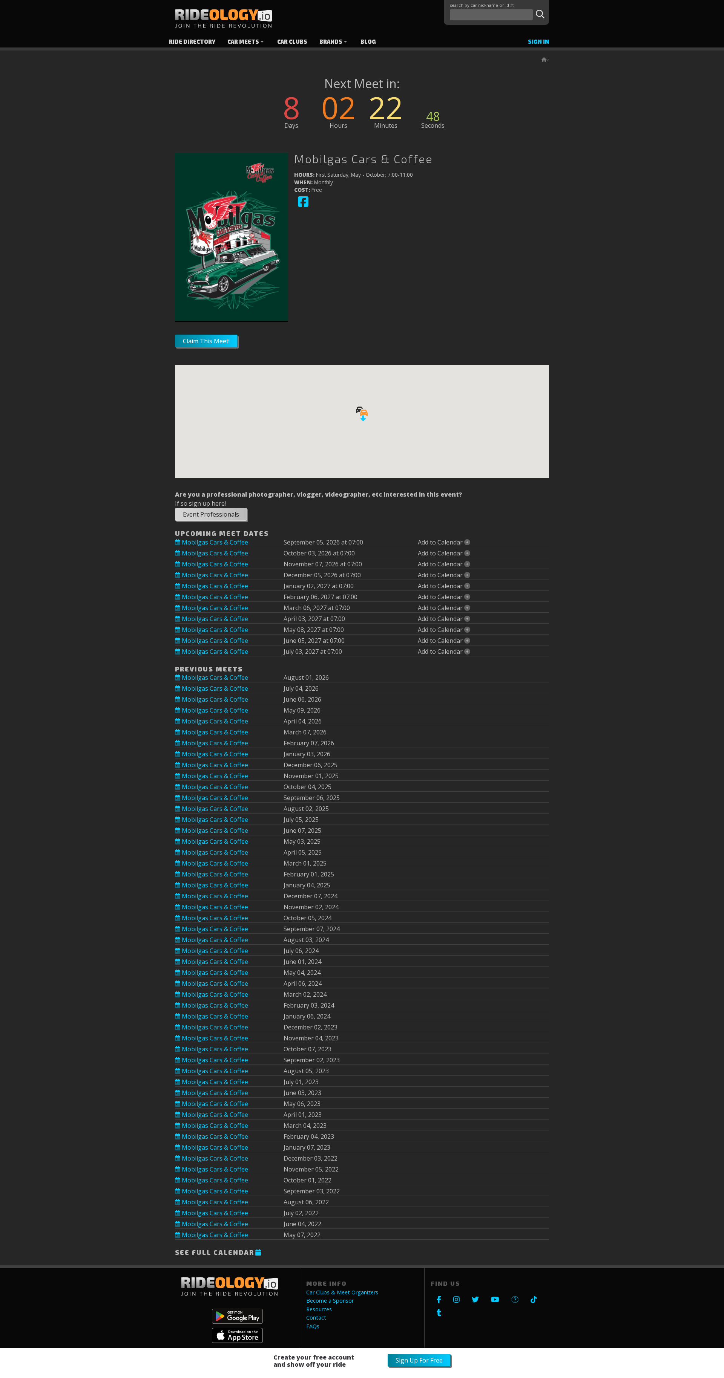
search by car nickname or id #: (482, 5)
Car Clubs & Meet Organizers (342, 1292)
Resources (319, 1309)
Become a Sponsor (330, 1300)
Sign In (538, 41)
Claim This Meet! (206, 341)
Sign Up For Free (419, 1360)
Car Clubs (292, 41)
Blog (368, 41)
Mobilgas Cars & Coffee (214, 542)
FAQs (312, 1326)
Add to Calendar (441, 542)
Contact (316, 1317)
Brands (330, 41)
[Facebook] (303, 205)
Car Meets (243, 41)
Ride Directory (192, 41)
